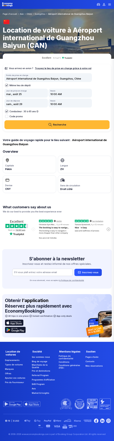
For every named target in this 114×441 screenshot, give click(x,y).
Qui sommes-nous (41, 357)
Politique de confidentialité (66, 357)
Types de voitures (14, 364)
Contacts (90, 361)
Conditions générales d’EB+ (69, 366)
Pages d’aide (92, 357)
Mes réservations (94, 366)
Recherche (59, 124)
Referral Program (40, 375)
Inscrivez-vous (90, 272)
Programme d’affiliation (43, 380)
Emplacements (12, 360)
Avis (34, 388)
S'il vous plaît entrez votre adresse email (35, 272)
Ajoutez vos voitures (15, 378)
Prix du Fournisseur (14, 382)
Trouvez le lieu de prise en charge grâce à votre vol (63, 68)
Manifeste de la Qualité (40, 366)
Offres (8, 373)
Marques (9, 369)
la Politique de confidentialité (71, 280)
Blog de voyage (39, 361)
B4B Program (38, 384)
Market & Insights (40, 393)
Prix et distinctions (41, 371)
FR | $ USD (13, 421)
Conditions (64, 362)
